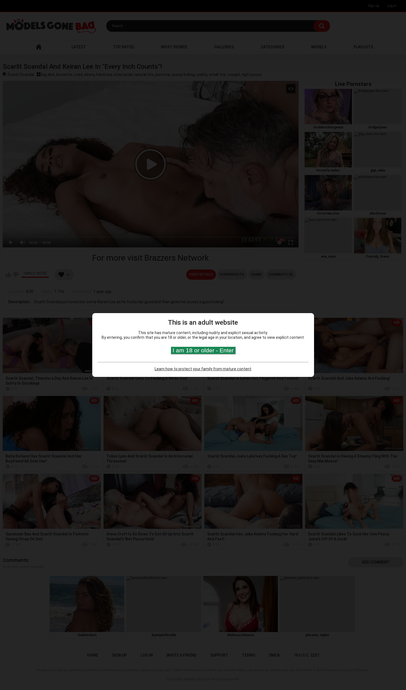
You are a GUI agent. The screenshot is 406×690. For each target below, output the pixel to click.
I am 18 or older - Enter (203, 350)
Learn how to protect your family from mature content (203, 369)
